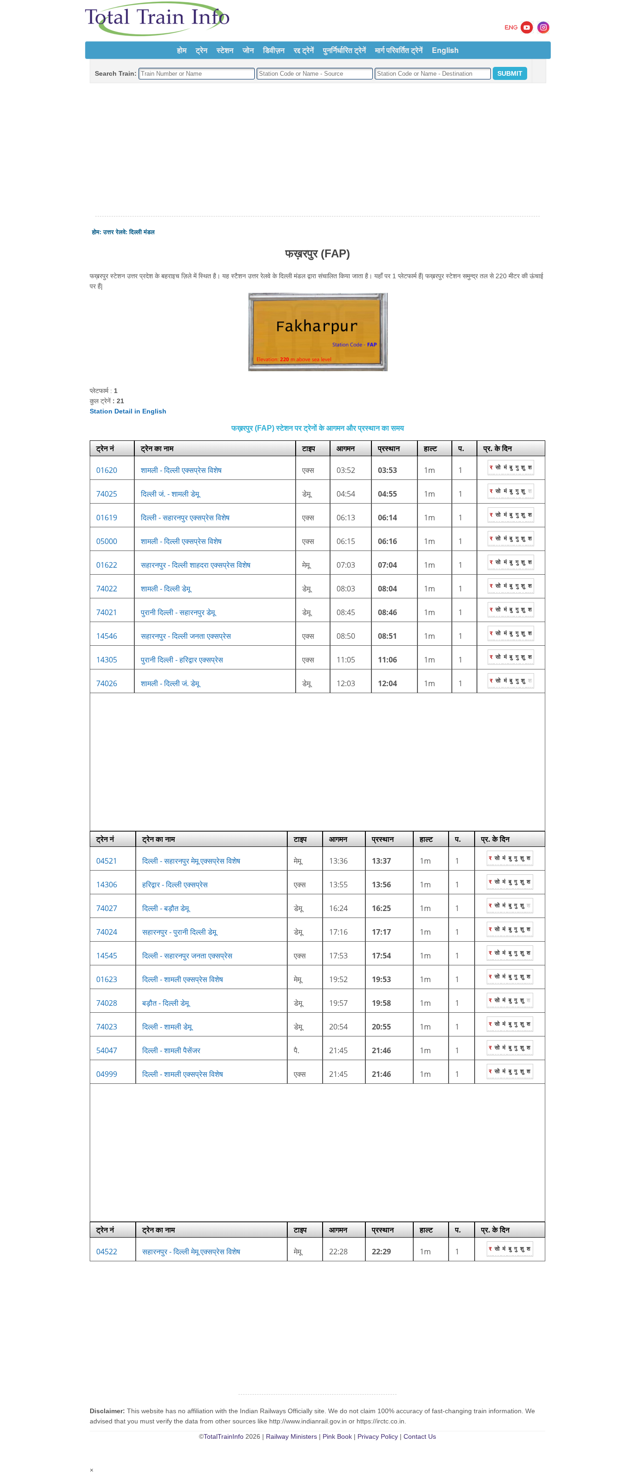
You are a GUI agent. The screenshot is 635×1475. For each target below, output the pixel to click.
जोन (248, 50)
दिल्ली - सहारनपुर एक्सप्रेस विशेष (185, 517)
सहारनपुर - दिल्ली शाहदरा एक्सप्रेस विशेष (196, 565)
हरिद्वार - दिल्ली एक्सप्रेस (175, 884)
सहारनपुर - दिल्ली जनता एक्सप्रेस (186, 636)
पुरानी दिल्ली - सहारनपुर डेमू (178, 612)
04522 (106, 1251)
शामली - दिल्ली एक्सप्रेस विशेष (181, 470)
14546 (106, 636)
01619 (106, 517)
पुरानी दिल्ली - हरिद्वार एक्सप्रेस (182, 660)
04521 (106, 861)
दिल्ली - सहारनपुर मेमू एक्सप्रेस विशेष (191, 861)
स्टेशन (225, 50)
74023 (106, 1027)
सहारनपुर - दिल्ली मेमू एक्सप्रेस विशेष (191, 1251)
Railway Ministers (291, 1436)
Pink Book (337, 1436)
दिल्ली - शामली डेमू (167, 1027)
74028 (106, 1003)
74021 (106, 612)
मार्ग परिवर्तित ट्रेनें (399, 50)
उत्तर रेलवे (114, 232)
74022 (106, 588)
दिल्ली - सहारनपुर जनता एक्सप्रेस (187, 956)
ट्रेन (201, 50)
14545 (106, 956)
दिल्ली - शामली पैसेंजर (171, 1050)
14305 (106, 660)
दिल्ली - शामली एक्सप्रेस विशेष (182, 979)
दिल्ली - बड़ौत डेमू (165, 908)
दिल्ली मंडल (142, 232)
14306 (106, 884)
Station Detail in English (128, 411)
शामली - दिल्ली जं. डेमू (170, 683)
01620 (106, 470)
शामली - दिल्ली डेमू (165, 588)
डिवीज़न (273, 50)
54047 (106, 1050)
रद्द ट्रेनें (304, 50)
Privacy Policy (377, 1436)
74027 (106, 908)
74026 (106, 683)
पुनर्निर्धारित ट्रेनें (344, 50)
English (445, 50)
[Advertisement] (317, 150)
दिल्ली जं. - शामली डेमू (170, 494)
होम (181, 50)
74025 (106, 494)
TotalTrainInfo (224, 1436)
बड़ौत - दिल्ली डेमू (165, 1003)
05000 (106, 541)
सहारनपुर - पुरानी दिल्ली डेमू (179, 932)
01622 (106, 565)
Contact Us (419, 1436)
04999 (106, 1074)
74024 (106, 932)
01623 (106, 979)
